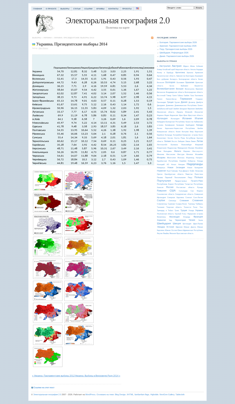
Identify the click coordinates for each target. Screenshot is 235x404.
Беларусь (174, 79)
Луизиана (174, 145)
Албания (199, 66)
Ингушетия (199, 112)
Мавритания (162, 148)
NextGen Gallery (167, 394)
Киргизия (199, 132)
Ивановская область (165, 112)
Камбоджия (190, 125)
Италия (199, 118)
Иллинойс (189, 112)
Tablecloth (180, 394)
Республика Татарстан (184, 184)
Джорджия (161, 105)
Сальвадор (183, 191)
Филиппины (161, 217)
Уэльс (184, 214)
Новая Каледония (195, 168)
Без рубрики (163, 79)
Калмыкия (180, 125)
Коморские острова (190, 135)
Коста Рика (179, 138)
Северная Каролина (175, 197)
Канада (199, 125)
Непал (173, 164)
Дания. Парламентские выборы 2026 (177, 56)
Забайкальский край (165, 109)
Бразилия (189, 82)
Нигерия (181, 164)
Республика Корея (165, 184)
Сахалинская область (165, 194)
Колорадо (168, 135)
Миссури (180, 154)
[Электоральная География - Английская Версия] (138, 9)
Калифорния (170, 125)
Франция (198, 216)
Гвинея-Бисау (171, 99)
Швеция (177, 223)
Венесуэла (189, 89)
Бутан (172, 86)
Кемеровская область (166, 132)
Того (201, 207)
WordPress (90, 394)
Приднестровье (181, 181)
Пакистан (189, 174)
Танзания (160, 207)
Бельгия (160, 82)
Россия (169, 187)
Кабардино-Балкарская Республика (171, 122)
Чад (170, 220)
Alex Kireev (43, 48)
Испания (187, 118)
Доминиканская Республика (186, 105)
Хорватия (161, 220)
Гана (192, 95)
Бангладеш (190, 76)
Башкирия (199, 76)
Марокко (186, 151)
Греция (170, 102)
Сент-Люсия (198, 197)
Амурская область (182, 69)
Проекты (127, 9)
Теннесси (187, 207)
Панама (160, 177)
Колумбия (177, 135)
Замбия (176, 109)
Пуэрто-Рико (197, 181)
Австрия (177, 65)
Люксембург (186, 145)
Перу (190, 177)
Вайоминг (184, 86)
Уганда (191, 210)
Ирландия (162, 118)
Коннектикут (161, 138)
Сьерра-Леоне (181, 204)
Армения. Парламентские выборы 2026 (178, 46)
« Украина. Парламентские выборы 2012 (53, 375)
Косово (170, 138)
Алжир (159, 69)
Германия (186, 98)
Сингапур (172, 201)
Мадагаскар (172, 148)
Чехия (192, 220)
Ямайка (166, 233)
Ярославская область (185, 233)
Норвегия (161, 171)
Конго (201, 135)
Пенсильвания (180, 177)
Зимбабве (199, 109)
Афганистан (180, 76)
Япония (172, 233)
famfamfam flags (142, 394)
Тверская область (174, 207)
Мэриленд (190, 158)
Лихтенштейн (162, 145)
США (173, 190)
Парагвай (168, 177)
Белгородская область (188, 79)
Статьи (76, 9)
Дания (184, 102)
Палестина (199, 174)
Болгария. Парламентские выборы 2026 (178, 42)
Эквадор (161, 227)
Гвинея (159, 99)
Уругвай (178, 214)
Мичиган (189, 154)
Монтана (181, 158)
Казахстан (190, 122)
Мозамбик (199, 154)
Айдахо (186, 66)
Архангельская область (166, 76)
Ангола (193, 69)
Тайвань (199, 204)
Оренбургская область (174, 174)
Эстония (170, 227)
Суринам (171, 204)
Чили (200, 220)
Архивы (100, 9)
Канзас (159, 128)
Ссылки (88, 9)
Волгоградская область (194, 92)
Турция (183, 210)
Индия (166, 115)
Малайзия (199, 148)
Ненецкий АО (163, 164)
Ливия (193, 141)
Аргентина (180, 72)
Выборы (64, 9)
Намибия (182, 161)
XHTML (130, 394)
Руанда (200, 187)
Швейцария (164, 223)
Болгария (170, 82)
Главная (37, 9)
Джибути (199, 102)
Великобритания (166, 88)
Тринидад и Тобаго (165, 210)
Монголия (171, 158)
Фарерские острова (195, 214)
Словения (197, 200)
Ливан (187, 141)
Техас (195, 207)
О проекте (51, 9)
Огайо (192, 171)
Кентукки (185, 132)
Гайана (180, 95)
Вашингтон (199, 86)
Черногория (180, 220)
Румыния (162, 190)
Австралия (165, 66)
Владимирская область (175, 92)
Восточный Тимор (164, 95)
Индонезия (174, 115)
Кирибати (160, 135)
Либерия (181, 141)
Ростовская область (185, 187)
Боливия (180, 82)
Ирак (181, 115)
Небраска (191, 161)
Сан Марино (197, 191)
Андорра (199, 69)
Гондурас (199, 99)
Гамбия (186, 95)
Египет (200, 105)
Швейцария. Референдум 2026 (174, 53)
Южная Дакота (190, 227)
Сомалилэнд (162, 204)
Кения (178, 132)
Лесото (174, 141)
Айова (192, 66)
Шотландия (187, 224)
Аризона (190, 73)
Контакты (113, 9)
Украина (47, 38)
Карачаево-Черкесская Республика (180, 128)
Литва (200, 141)
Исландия (175, 119)
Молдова (161, 157)
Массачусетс (197, 151)
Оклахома (199, 171)
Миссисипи (170, 154)
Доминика (169, 105)
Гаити (174, 95)
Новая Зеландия (176, 167)
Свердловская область (184, 194)
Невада (200, 161)
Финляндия (174, 217)
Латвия (167, 141)
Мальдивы (168, 151)
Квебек (200, 128)
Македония (182, 148)
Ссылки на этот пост (44, 387)
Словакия (184, 200)
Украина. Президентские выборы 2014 (74, 38)
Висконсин (161, 92)
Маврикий (199, 145)
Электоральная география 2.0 (47, 394)
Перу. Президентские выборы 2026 (176, 49)
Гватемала (199, 95)
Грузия (177, 102)
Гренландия (161, 102)
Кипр (192, 132)
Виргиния (199, 89)
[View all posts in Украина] (33, 44)
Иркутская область (195, 115)
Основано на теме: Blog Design (111, 394)
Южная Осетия (171, 230)
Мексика (160, 154)
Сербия (161, 200)
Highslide (154, 394)
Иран (185, 115)
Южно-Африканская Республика (190, 230)
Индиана (160, 115)
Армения (199, 73)
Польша (198, 177)
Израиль (180, 112)
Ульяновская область (165, 214)
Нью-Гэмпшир (172, 171)
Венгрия (179, 89)
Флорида (186, 217)
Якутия (159, 233)
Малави (191, 148)
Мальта (177, 151)
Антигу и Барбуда (165, 73)
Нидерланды (195, 164)
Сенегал (188, 197)
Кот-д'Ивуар (190, 138)
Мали (159, 151)
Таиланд (191, 204)
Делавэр (192, 102)
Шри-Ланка (198, 224)
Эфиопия (179, 227)
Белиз (200, 79)
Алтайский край (168, 69)
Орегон (159, 174)
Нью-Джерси (184, 171)
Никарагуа (161, 168)
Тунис (177, 210)
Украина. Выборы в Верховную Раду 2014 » (97, 375)
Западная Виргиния (187, 109)
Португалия (164, 180)
